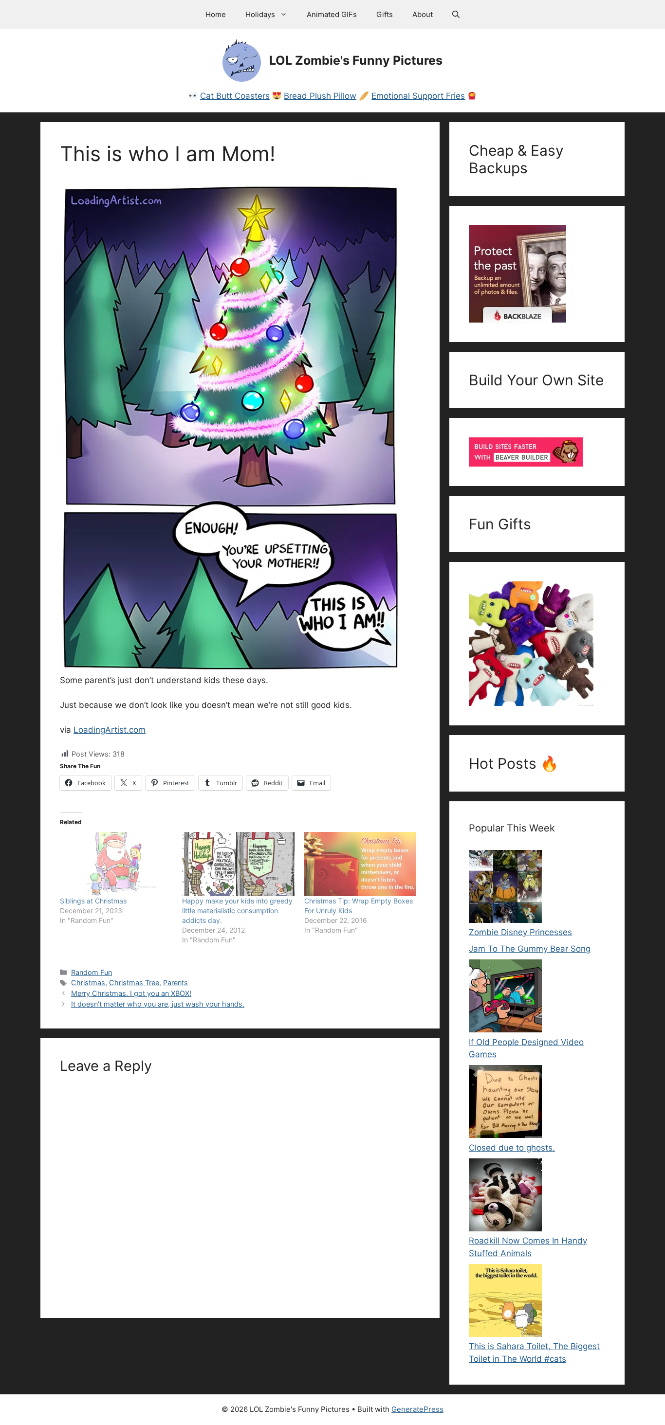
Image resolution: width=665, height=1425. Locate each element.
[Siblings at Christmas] (116, 864)
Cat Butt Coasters (235, 96)
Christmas (88, 982)
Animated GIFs (332, 14)
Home (215, 14)
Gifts (384, 14)
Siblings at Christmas (93, 901)
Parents (175, 982)
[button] (456, 14)
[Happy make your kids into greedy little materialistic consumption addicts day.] (238, 864)
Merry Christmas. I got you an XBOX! (131, 993)
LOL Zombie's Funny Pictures (356, 60)
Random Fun (91, 972)
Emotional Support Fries (418, 96)
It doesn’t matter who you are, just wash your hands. (157, 1004)
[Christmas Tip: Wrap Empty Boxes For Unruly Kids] (360, 864)
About (422, 14)
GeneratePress (417, 1409)
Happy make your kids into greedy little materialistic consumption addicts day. (237, 910)
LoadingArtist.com (110, 730)
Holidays (260, 14)
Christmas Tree (134, 982)
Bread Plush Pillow (320, 96)
